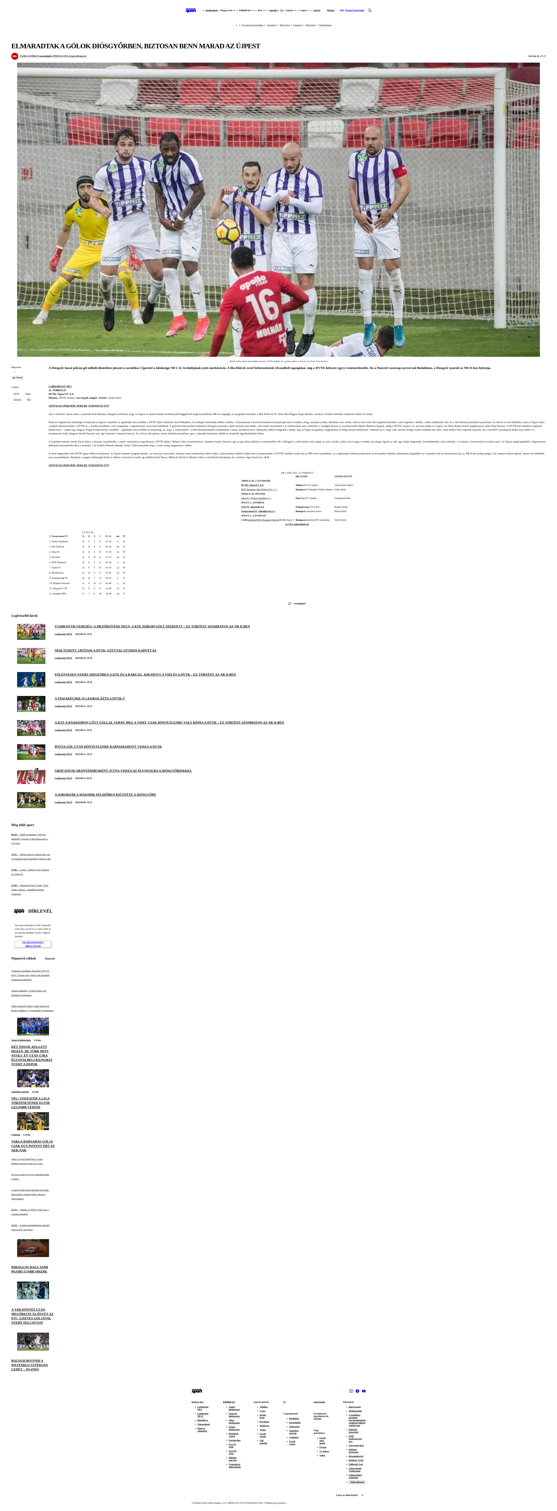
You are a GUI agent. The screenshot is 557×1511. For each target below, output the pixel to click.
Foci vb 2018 (232, 1445)
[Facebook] (357, 1391)
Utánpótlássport (325, 25)
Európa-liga (234, 1440)
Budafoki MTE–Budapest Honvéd (263, 520)
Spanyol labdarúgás (21, 1040)
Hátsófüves (202, 1420)
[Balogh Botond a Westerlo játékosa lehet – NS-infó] (33, 1350)
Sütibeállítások (357, 1482)
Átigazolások (203, 1424)
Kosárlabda (295, 1422)
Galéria (316, 10)
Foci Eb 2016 (232, 1452)
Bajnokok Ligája (233, 1434)
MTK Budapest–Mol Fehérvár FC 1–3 (259, 489)
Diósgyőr (17, 400)
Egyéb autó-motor (322, 1440)
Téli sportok (263, 1441)
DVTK (16, 394)
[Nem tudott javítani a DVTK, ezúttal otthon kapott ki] (31, 663)
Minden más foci (233, 1459)
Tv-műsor (324, 1451)
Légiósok (15, 1135)
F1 (281, 10)
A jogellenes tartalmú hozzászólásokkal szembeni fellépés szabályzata (357, 1420)
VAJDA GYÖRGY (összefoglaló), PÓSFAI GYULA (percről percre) (53, 56)
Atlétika (263, 1407)
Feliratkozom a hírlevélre (33, 944)
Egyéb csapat (292, 1442)
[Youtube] (364, 1391)
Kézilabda (294, 1418)
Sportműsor (271, 25)
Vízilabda (294, 1437)
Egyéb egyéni (263, 1435)
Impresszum (355, 1407)
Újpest (27, 394)
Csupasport (297, 25)
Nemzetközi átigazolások (235, 1465)
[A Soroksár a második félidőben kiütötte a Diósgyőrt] (31, 807)
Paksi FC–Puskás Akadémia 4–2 (256, 498)
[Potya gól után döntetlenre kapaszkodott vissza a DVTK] (31, 759)
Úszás (262, 1411)
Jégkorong (294, 1426)
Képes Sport (285, 25)
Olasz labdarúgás (234, 1421)
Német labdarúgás (234, 1428)
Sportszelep (319, 1402)
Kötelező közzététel (353, 1430)
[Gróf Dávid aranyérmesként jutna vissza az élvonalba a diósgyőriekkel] (31, 783)
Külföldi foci (229, 1402)
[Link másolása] (15, 371)
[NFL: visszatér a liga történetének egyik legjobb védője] (33, 1086)
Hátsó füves (310, 25)
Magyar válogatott (202, 1429)
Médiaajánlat (355, 1411)
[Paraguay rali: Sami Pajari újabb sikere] (33, 1256)
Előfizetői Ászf (356, 1464)
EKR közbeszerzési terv (355, 1439)
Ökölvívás (264, 1426)
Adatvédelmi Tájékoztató (355, 1469)
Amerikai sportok (20, 1092)
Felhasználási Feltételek (355, 1476)
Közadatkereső (356, 1456)
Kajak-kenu (263, 1416)
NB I (29, 400)
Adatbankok (211, 10)
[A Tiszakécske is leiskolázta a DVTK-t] (31, 711)
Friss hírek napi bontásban (252, 25)
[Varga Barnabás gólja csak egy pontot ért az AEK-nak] (33, 1129)
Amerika (273, 10)
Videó (322, 1455)
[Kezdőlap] (190, 10)
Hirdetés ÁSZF (356, 1460)
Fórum (322, 1447)
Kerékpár (264, 1422)
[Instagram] (351, 1391)
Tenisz (263, 1430)
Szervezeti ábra (356, 1445)
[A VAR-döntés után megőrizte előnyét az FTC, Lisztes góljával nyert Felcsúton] (33, 1298)
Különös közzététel (353, 1450)
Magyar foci (197, 1402)
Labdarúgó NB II (63, 634)
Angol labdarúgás (234, 1408)
